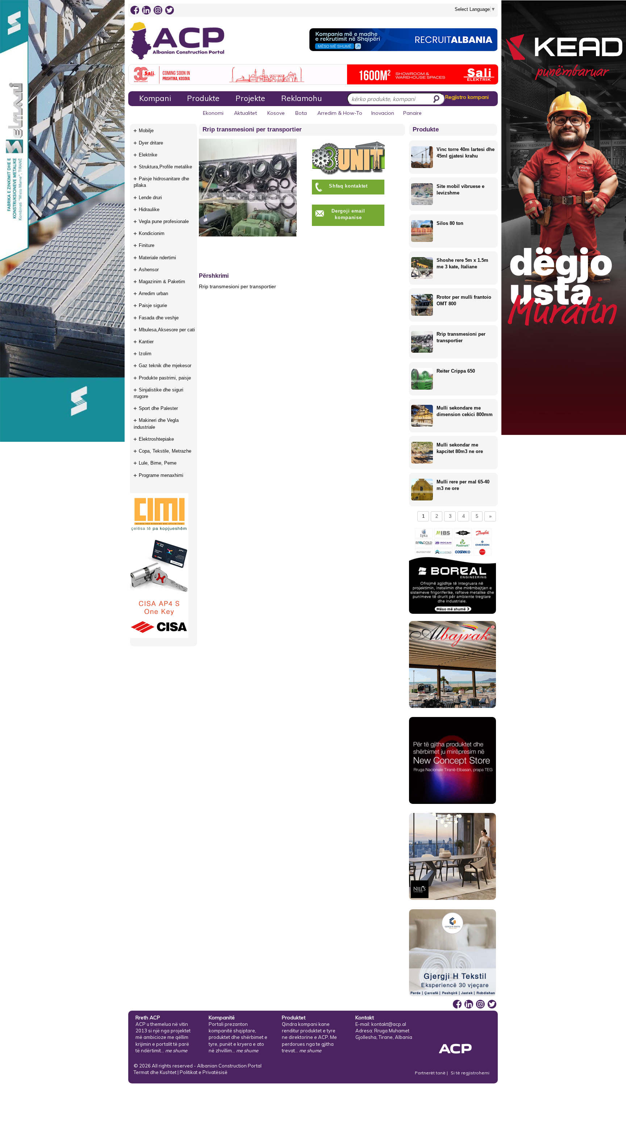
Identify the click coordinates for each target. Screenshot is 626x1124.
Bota (301, 113)
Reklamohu (301, 98)
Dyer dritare (151, 143)
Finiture (146, 245)
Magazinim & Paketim (162, 281)
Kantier (146, 341)
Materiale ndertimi (157, 257)
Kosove (276, 113)
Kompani (155, 98)
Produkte (203, 98)
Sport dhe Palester (158, 408)
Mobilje (146, 130)
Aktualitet (245, 113)
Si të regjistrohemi (470, 1072)
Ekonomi (213, 113)
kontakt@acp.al (388, 1024)
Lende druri (150, 197)
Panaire (412, 113)
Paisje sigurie (153, 305)
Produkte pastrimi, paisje (165, 378)
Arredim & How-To (339, 113)
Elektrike (148, 155)
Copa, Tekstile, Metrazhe (165, 451)
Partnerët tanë (431, 1072)
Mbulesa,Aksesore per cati (167, 329)
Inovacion (382, 113)
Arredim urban (153, 293)
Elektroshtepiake (156, 439)
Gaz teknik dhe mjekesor (165, 365)
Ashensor (149, 269)
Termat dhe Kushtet (155, 1072)
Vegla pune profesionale (164, 221)
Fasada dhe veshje (159, 317)
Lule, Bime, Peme (157, 463)
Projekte (250, 98)
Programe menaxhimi (161, 475)
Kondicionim (151, 233)
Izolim (145, 353)
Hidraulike (149, 209)
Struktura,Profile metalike (165, 166)
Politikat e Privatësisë (204, 1072)
